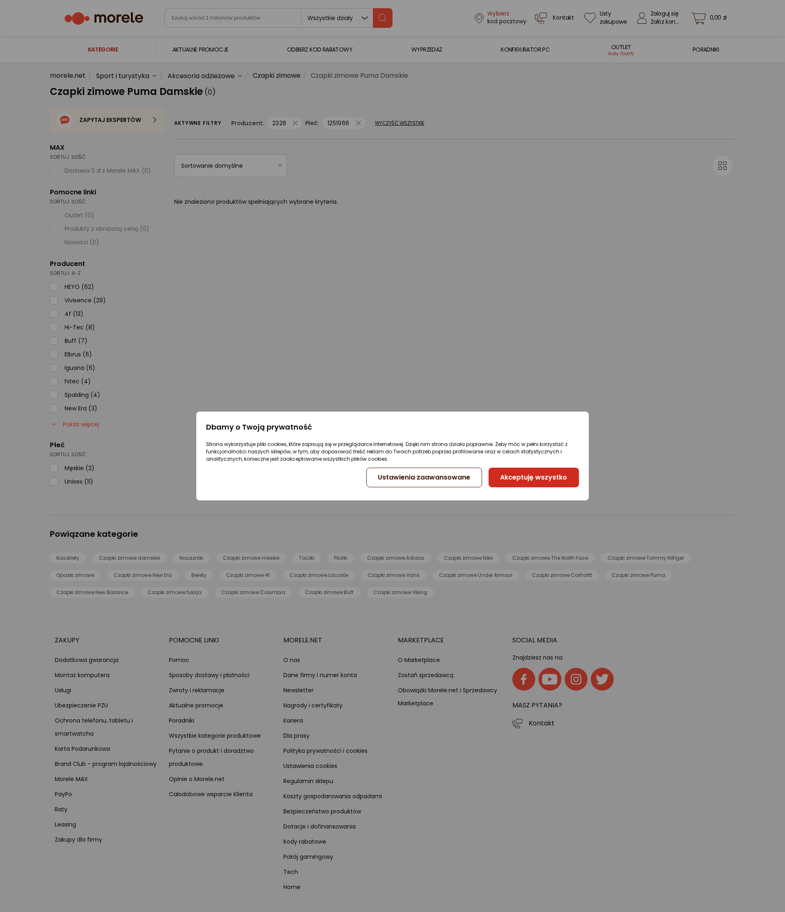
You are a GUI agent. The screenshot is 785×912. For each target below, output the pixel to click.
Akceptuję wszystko (533, 477)
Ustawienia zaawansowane (424, 477)
